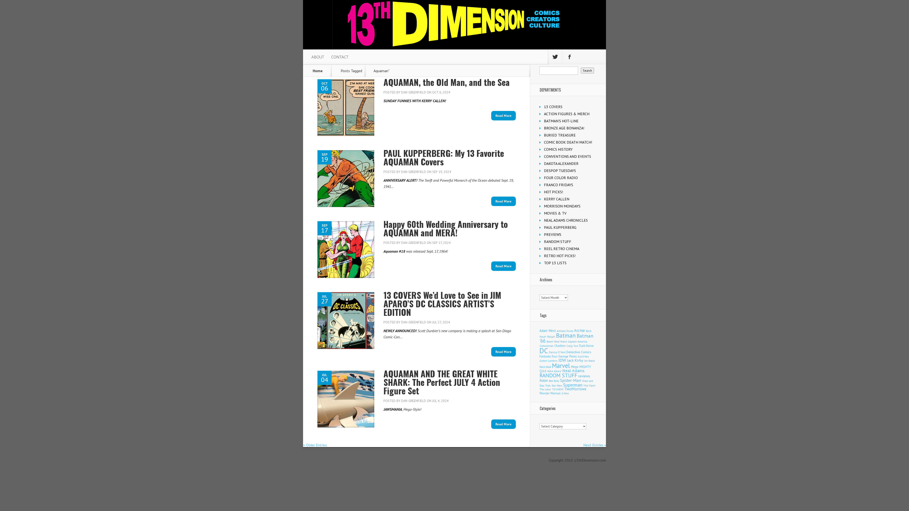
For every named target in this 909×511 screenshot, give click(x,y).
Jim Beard (589, 360)
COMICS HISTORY (558, 149)
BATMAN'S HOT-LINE (561, 121)
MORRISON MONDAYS (562, 206)
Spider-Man (570, 380)
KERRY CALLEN (556, 199)
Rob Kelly (554, 381)
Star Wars (557, 385)
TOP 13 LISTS (555, 262)
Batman (566, 335)
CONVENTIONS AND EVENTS (567, 156)
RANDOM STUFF (557, 241)
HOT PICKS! (553, 191)
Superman (572, 385)
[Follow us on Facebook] (569, 57)
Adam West (547, 330)
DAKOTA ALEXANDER (561, 163)
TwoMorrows (575, 389)
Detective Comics (578, 352)
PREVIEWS (552, 234)
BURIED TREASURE (560, 135)
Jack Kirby (575, 360)
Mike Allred (554, 371)
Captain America (577, 341)
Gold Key (583, 356)
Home (318, 70)
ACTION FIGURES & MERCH (566, 113)
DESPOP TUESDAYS (560, 170)
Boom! (550, 341)
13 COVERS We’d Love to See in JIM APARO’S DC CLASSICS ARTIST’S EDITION (442, 303)
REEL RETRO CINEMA (561, 248)
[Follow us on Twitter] (555, 57)
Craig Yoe (572, 346)
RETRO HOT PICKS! (559, 255)
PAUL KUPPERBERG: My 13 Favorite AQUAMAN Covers (443, 157)
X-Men (565, 393)
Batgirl (551, 336)
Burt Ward (560, 341)
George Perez (567, 356)
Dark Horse (586, 346)
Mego (575, 367)
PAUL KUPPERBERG (560, 227)
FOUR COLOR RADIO (561, 177)
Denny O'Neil (557, 352)
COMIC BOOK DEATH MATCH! (568, 142)
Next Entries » (594, 445)
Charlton (560, 346)
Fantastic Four (548, 356)
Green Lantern (548, 360)
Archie (579, 330)
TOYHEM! (557, 389)
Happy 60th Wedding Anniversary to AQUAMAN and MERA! (445, 228)
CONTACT (339, 57)
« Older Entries (315, 445)
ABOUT (318, 57)
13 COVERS (553, 106)
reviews (584, 376)
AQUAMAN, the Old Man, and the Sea (446, 82)
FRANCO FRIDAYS (558, 184)
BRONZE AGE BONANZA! (564, 128)
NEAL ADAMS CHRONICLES (566, 220)
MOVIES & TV (555, 213)
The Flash (589, 385)
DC (543, 350)
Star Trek (545, 385)
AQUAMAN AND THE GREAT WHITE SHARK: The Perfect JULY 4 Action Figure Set (441, 382)
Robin (543, 380)
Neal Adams (573, 370)
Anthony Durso (565, 331)
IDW (562, 360)
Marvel (561, 365)
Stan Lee (587, 381)
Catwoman (546, 346)
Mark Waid (545, 367)
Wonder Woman (550, 393)
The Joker (545, 389)
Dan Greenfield (413, 92)
